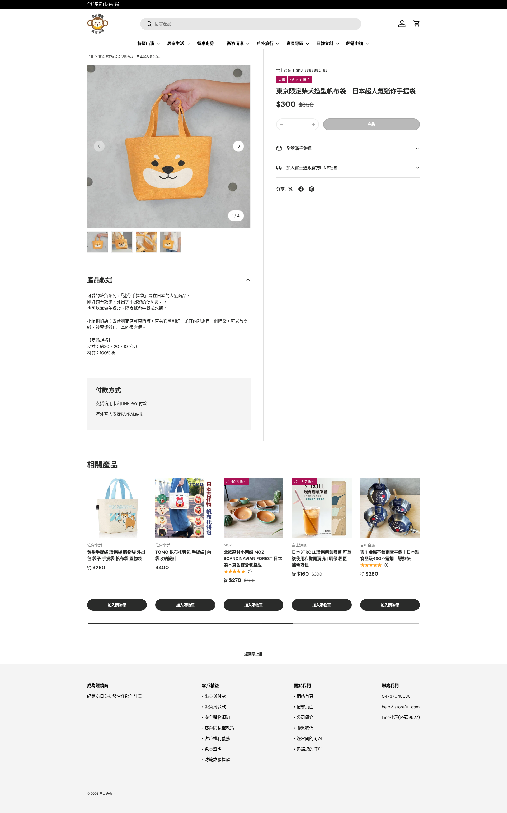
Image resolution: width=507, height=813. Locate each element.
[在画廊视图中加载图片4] (170, 242)
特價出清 (145, 43)
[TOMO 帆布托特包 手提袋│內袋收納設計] (185, 508)
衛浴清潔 (235, 43)
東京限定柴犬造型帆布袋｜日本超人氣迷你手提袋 (130, 56)
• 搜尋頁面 (303, 707)
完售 (371, 124)
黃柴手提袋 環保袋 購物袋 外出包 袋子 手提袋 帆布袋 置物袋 (116, 555)
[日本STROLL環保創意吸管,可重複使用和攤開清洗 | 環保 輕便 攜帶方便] (321, 508)
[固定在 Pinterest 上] (311, 189)
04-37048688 (396, 696)
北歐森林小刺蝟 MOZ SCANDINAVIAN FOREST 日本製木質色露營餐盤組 (253, 558)
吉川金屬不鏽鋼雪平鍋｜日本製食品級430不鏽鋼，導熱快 (389, 555)
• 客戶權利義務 (216, 738)
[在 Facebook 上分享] (301, 189)
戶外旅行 (265, 43)
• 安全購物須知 (216, 717)
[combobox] (250, 24)
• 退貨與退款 (214, 707)
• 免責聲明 (212, 749)
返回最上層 (253, 653)
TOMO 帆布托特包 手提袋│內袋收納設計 (183, 555)
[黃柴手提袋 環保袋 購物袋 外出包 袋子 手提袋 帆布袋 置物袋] (117, 508)
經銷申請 (354, 43)
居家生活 (175, 43)
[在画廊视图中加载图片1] (97, 242)
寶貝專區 (295, 43)
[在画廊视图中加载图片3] (146, 242)
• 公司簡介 (303, 717)
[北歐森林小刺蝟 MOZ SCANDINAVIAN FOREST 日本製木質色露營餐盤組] (253, 508)
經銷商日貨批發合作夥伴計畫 (114, 696)
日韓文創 (324, 43)
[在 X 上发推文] (290, 189)
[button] (416, 23)
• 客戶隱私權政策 (218, 728)
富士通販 (283, 70)
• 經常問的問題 (308, 738)
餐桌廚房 (205, 43)
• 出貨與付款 (214, 696)
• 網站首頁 (303, 696)
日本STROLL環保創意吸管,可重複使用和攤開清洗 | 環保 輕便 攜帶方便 (321, 558)
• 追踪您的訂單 (308, 749)
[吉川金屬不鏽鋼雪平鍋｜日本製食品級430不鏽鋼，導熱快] (390, 508)
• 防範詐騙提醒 (216, 760)
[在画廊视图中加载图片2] (122, 242)
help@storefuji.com (401, 707)
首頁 (90, 56)
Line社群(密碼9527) (401, 717)
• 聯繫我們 (303, 728)
